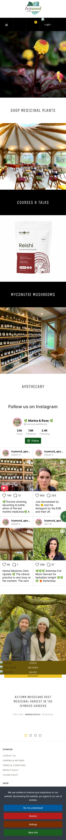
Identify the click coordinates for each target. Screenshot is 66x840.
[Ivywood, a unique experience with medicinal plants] (33, 8)
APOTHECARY (33, 386)
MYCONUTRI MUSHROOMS (33, 294)
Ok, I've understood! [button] (33, 807)
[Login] (46, 24)
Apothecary (33, 676)
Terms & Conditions (14, 765)
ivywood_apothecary (24, 451)
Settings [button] (33, 824)
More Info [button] (33, 832)
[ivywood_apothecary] (5, 453)
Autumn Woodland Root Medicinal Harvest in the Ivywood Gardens (33, 701)
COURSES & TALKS (33, 202)
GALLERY (33, 672)
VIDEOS (33, 663)
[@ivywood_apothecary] (17, 422)
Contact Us (9, 755)
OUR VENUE (33, 667)
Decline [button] (33, 815)
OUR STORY (33, 627)
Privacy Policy (11, 770)
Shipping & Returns (13, 760)
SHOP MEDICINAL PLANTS (33, 110)
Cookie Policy (10, 775)
